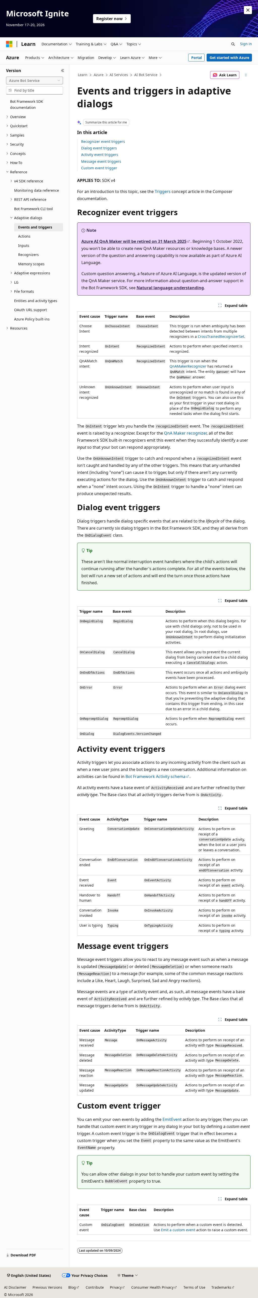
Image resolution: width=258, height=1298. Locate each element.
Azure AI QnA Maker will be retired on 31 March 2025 (133, 241)
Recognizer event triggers (103, 141)
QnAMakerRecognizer (188, 366)
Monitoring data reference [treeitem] (36, 190)
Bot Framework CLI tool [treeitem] (33, 208)
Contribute (95, 1287)
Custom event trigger (99, 168)
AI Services (119, 74)
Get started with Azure (229, 57)
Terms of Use (194, 1287)
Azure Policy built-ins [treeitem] (32, 319)
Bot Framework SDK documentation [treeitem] (26, 104)
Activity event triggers (99, 154)
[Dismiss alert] (248, 10)
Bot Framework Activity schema (155, 776)
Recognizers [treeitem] (28, 254)
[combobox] (34, 81)
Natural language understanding (170, 287)
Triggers (163, 191)
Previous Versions (47, 1287)
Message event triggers (101, 161)
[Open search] (233, 44)
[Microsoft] (9, 44)
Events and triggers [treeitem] (35, 227)
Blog (72, 1287)
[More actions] (245, 75)
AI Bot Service (145, 74)
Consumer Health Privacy (152, 1287)
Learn (82, 74)
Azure (99, 74)
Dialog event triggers (99, 148)
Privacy (116, 1287)
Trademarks (221, 1287)
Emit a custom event (178, 1229)
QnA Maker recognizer (185, 433)
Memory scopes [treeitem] (31, 264)
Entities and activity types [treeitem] (35, 300)
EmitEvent (172, 1119)
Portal (196, 57)
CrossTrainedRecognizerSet (221, 336)
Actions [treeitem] (24, 236)
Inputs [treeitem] (23, 245)
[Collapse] (62, 71)
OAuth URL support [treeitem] (30, 309)
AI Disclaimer (15, 1287)
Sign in (246, 43)
